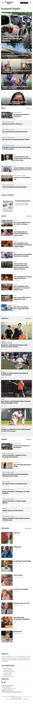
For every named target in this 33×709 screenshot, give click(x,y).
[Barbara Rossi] (7, 636)
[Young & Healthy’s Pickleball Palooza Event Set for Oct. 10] (7, 168)
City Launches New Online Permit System (15, 132)
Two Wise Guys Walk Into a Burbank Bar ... (21, 115)
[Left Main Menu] (3, 2)
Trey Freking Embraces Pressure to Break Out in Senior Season (21, 233)
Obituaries (5, 528)
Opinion (4, 439)
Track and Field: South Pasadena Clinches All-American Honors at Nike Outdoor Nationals (21, 266)
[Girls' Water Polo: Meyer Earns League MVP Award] (7, 307)
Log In (22, 2)
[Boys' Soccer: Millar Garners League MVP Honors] (7, 298)
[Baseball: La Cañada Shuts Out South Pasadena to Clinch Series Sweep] (16, 417)
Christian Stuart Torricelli (21, 603)
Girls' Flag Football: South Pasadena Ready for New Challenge (14, 102)
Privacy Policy (19, 697)
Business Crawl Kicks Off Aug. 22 (12, 124)
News (3, 108)
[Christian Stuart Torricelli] (7, 608)
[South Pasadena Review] (8, 211)
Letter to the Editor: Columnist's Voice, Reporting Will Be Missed (14, 456)
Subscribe (26, 2)
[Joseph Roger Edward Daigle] (7, 566)
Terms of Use (13, 697)
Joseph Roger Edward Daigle (22, 561)
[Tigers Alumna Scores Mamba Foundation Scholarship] (7, 255)
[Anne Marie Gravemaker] (7, 594)
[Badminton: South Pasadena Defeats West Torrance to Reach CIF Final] (16, 331)
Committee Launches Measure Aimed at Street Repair (16, 71)
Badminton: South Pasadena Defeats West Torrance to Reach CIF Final (14, 346)
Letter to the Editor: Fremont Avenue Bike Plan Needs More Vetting (15, 475)
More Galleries (28, 318)
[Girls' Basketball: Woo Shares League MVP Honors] (7, 277)
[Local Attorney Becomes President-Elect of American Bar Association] (7, 157)
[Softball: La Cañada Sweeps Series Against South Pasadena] (16, 360)
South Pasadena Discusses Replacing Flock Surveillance (15, 56)
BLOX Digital (26, 699)
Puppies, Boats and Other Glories (12, 510)
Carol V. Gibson (18, 575)
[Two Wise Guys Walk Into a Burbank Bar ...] (7, 115)
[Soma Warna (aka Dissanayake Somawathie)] (7, 622)
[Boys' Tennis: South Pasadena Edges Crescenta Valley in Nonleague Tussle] (16, 389)
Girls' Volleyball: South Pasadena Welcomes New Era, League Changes (22, 244)
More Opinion (28, 439)
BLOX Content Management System (15, 699)
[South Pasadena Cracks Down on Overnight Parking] (16, 27)
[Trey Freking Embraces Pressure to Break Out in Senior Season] (7, 232)
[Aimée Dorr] (7, 538)
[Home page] (9, 2)
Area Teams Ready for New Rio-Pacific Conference (21, 223)
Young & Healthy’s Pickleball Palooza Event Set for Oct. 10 (22, 169)
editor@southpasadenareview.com (13, 692)
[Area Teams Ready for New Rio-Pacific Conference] (7, 223)
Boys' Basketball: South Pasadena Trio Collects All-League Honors (21, 288)
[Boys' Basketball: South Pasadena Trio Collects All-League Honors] (7, 287)
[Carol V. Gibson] (7, 580)
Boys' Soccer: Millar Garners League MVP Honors (22, 298)
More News (29, 108)
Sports (4, 84)
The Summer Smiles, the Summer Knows (14, 484)
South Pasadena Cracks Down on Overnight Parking (14, 38)
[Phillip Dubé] (7, 552)
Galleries (4, 318)
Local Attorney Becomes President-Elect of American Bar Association (22, 158)
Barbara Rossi (17, 631)
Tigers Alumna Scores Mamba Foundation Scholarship (22, 255)
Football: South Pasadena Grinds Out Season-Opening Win (15, 87)
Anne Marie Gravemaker (20, 589)
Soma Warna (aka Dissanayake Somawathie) (21, 618)
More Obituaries (28, 528)
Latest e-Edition (7, 195)
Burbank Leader (17, 112)
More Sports (28, 216)
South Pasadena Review (8, 33)
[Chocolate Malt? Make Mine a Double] (7, 465)
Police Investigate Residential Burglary (14, 187)
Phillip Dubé (17, 547)
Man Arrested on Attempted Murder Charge (15, 139)
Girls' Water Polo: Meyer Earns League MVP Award (21, 308)
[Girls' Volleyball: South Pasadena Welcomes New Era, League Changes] (7, 244)
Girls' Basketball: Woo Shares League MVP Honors (22, 277)
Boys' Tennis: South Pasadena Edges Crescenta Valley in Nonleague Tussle (15, 402)
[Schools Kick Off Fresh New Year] (7, 178)
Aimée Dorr (16, 533)
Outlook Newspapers (11, 696)
